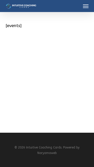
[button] (85, 6)
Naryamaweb (47, 153)
